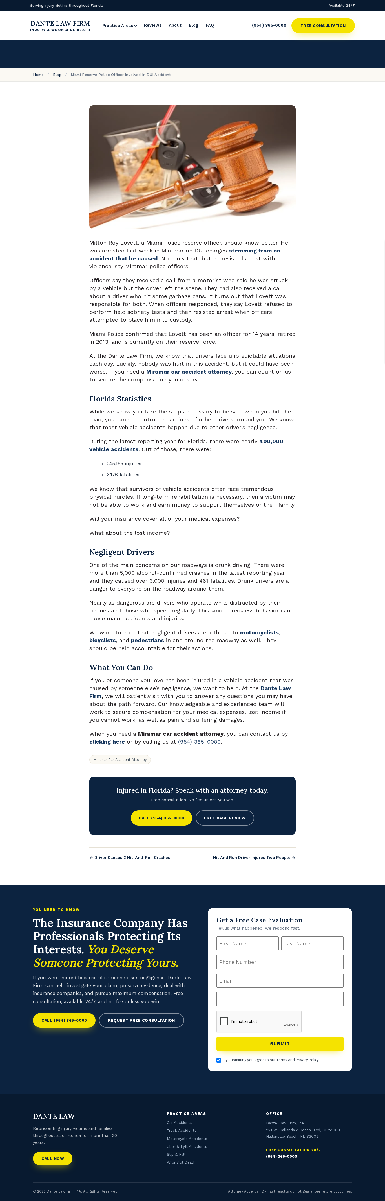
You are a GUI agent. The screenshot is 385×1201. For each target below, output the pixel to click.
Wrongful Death (181, 1162)
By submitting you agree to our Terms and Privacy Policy (271, 1059)
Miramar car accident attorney (189, 371)
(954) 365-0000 (269, 25)
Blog (193, 25)
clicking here (107, 741)
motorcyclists (259, 632)
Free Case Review (225, 818)
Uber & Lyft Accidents (187, 1146)
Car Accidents (179, 1122)
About (175, 25)
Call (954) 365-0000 (161, 818)
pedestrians (147, 640)
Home (38, 75)
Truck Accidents (181, 1130)
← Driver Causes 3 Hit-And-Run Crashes (129, 857)
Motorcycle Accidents (187, 1138)
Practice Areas (117, 26)
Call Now (52, 1158)
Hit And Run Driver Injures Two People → (254, 857)
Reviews (152, 25)
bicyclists (102, 640)
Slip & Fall (176, 1154)
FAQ (210, 25)
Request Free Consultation (141, 1020)
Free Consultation (323, 25)
